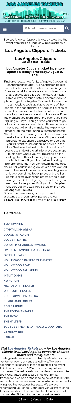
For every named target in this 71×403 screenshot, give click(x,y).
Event (24, 399)
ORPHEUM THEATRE (17, 291)
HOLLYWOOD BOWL (17, 265)
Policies (9, 337)
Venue (36, 399)
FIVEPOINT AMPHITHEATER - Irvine (27, 250)
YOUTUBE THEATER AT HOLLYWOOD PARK (33, 326)
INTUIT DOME (13, 275)
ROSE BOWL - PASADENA (21, 296)
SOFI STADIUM (13, 306)
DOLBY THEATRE (15, 239)
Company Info (13, 331)
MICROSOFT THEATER (19, 285)
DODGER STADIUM (16, 234)
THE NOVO (11, 316)
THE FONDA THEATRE (18, 311)
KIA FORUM (11, 280)
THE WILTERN (13, 321)
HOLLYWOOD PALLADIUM (21, 270)
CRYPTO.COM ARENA (18, 229)
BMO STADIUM (13, 224)
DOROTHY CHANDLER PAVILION (25, 245)
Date (49, 399)
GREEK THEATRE (15, 255)
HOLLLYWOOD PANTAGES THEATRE (28, 260)
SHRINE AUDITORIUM (18, 301)
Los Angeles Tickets (23, 348)
